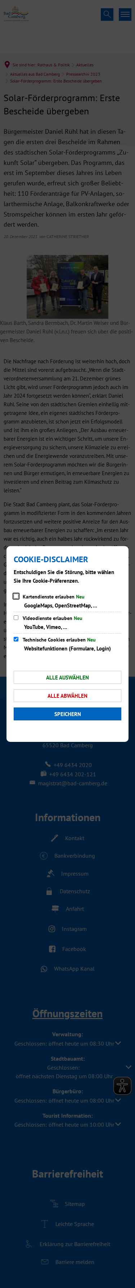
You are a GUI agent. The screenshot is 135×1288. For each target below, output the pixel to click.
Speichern (67, 714)
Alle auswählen (67, 677)
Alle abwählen (67, 695)
